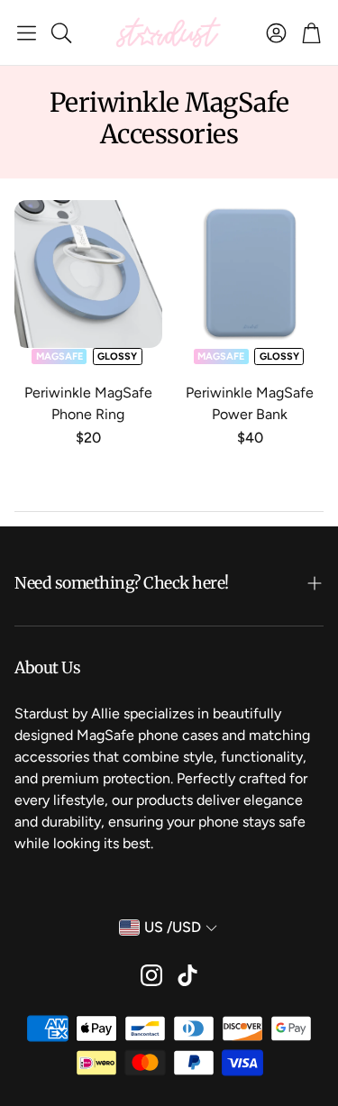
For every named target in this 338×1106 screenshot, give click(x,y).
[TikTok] (187, 975)
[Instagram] (151, 975)
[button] (26, 32)
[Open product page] (88, 274)
